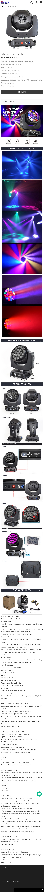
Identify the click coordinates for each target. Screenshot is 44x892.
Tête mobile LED (11, 6)
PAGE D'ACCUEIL (2, 6)
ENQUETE (22, 92)
